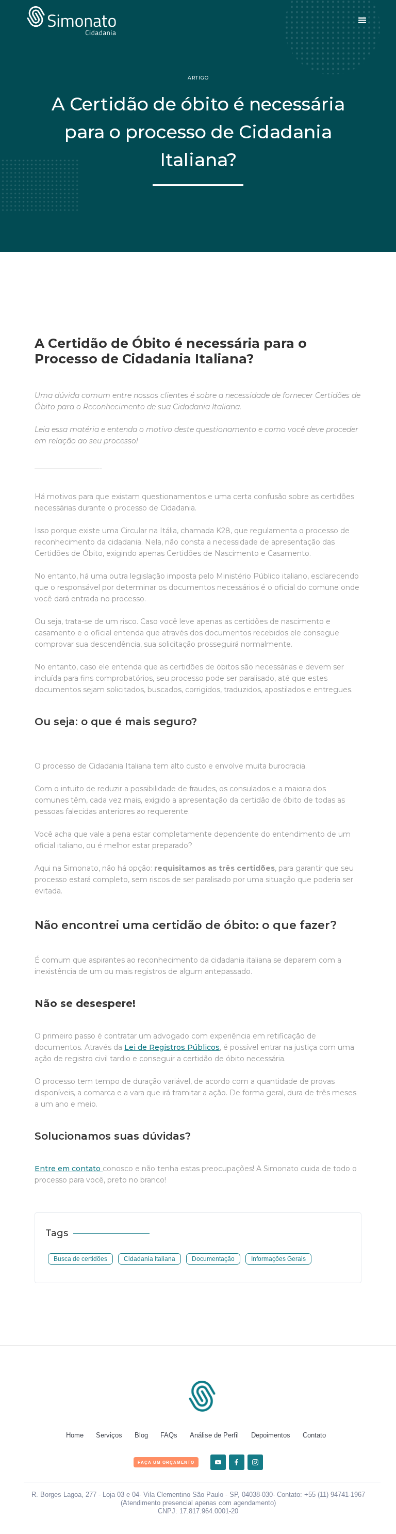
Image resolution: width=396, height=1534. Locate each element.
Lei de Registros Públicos (172, 1047)
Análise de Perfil (214, 1435)
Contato (314, 1435)
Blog (141, 1435)
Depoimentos (270, 1435)
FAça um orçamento (166, 1462)
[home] (71, 21)
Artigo (198, 78)
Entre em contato (69, 1168)
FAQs (168, 1435)
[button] (362, 20)
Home (75, 1435)
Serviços (109, 1435)
